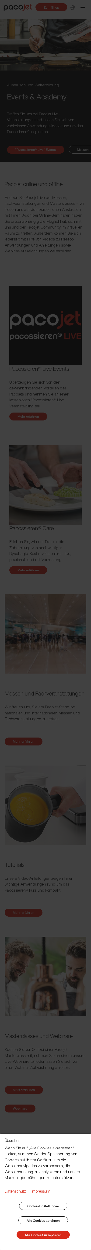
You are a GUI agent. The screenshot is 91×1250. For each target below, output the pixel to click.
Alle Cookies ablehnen (43, 1220)
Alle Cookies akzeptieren (43, 1234)
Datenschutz (15, 1191)
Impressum (41, 1191)
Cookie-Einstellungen (43, 1206)
